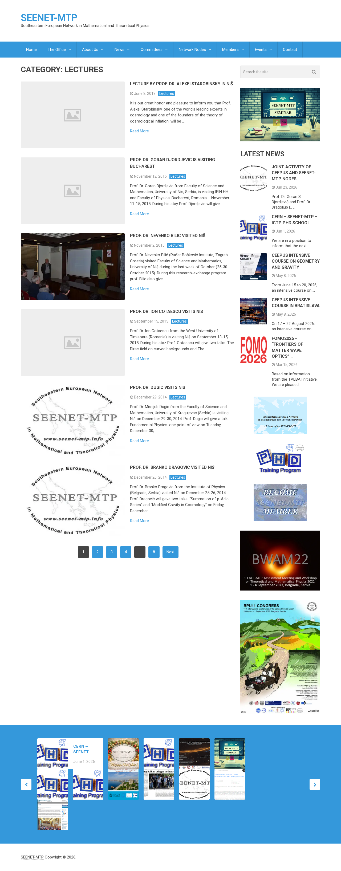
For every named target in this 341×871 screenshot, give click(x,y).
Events (261, 49)
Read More (139, 131)
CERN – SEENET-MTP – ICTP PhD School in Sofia (84, 749)
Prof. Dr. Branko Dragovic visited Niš (172, 467)
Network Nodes (192, 49)
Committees (152, 49)
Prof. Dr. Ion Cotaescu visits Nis (166, 311)
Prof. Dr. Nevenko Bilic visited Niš (167, 235)
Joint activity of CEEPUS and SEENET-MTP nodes (294, 172)
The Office (57, 49)
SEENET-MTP (49, 18)
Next (170, 552)
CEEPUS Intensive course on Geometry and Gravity (296, 261)
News (119, 49)
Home (31, 49)
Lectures (166, 93)
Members (230, 49)
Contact (290, 49)
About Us (90, 49)
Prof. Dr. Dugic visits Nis (157, 387)
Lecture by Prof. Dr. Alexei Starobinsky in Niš (181, 83)
